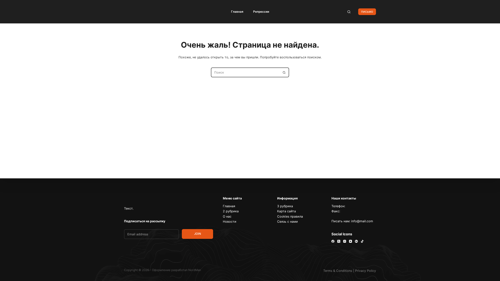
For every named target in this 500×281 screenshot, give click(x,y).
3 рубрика (285, 206)
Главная (237, 11)
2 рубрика (231, 211)
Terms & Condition (337, 271)
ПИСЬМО (367, 11)
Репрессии (261, 11)
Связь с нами (287, 221)
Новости (229, 221)
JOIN (197, 234)
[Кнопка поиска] (284, 72)
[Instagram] (344, 241)
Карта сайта (286, 211)
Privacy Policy (365, 271)
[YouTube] (350, 241)
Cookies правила (290, 216)
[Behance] (356, 241)
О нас (227, 216)
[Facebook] (332, 241)
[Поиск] (348, 11)
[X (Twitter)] (338, 241)
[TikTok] (362, 241)
